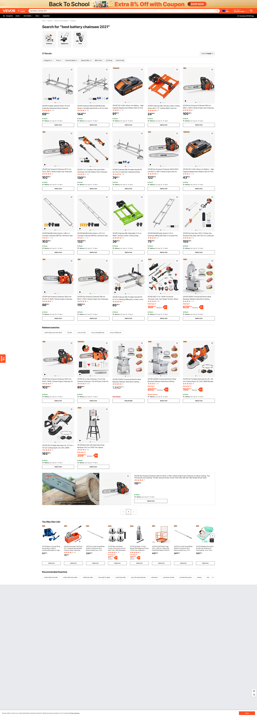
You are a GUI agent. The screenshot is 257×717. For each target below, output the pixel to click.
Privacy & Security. (75, 713)
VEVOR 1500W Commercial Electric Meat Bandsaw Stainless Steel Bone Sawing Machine (197, 299)
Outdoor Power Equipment (61, 20)
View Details (128, 401)
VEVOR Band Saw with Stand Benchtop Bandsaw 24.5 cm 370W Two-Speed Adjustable (90, 447)
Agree (247, 713)
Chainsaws (73, 20)
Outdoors (49, 20)
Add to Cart (58, 125)
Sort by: (204, 53)
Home (43, 20)
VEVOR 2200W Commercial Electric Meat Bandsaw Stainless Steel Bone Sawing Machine (127, 381)
